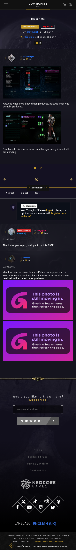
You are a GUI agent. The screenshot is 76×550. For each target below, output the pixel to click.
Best (37, 193)
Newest (10, 193)
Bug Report (48, 27)
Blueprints (31, 206)
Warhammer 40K (30, 27)
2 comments (38, 187)
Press (38, 450)
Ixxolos (29, 37)
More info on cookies (49, 541)
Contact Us (38, 470)
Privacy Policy (38, 463)
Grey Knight (33, 32)
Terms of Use (38, 457)
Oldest (24, 193)
